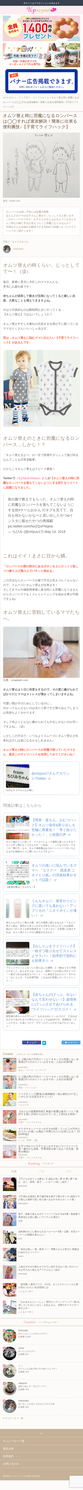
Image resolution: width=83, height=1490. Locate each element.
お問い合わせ (11, 1463)
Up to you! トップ (12, 97)
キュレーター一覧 (13, 1418)
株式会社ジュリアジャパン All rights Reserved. (21, 1476)
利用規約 (8, 1456)
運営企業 (8, 1448)
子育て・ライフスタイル (36, 97)
